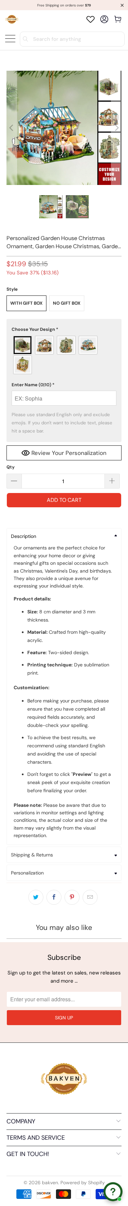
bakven (50, 1182)
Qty (10, 467)
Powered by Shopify (82, 1182)
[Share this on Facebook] (53, 897)
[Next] (116, 128)
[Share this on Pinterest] (72, 897)
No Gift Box (67, 303)
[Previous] (11, 128)
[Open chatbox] (113, 1191)
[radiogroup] (64, 355)
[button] (64, 329)
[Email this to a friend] (90, 897)
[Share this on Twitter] (35, 897)
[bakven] (11, 19)
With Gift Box (26, 303)
